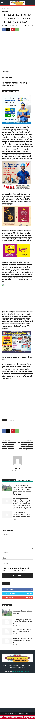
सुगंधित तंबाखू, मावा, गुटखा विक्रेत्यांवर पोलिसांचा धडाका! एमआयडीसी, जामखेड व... (22, 621)
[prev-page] (3, 524)
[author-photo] (17, 465)
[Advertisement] (17, 51)
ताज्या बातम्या (10, 8)
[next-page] (6, 524)
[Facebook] (4, 29)
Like (30, 589)
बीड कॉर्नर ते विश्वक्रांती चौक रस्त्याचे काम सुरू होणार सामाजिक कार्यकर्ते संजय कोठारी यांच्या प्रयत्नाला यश (25, 446)
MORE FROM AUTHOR (24, 480)
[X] (8, 29)
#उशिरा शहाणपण (11, 420)
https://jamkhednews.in (18, 471)
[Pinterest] (13, 29)
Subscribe (29, 597)
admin (5, 25)
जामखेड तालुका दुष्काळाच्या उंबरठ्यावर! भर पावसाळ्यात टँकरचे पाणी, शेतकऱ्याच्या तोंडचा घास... (22, 612)
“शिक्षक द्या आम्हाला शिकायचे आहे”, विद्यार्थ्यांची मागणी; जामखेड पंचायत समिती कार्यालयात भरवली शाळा (9, 446)
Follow (29, 593)
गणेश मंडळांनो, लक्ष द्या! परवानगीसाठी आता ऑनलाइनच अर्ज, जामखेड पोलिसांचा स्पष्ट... (23, 640)
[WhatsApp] (17, 29)
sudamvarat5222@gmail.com (21, 671)
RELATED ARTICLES (9, 480)
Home (3, 8)
